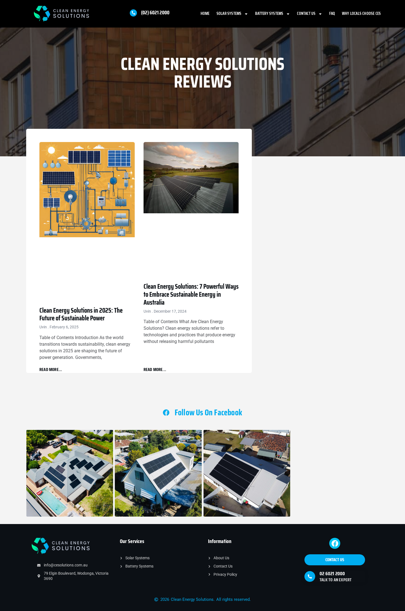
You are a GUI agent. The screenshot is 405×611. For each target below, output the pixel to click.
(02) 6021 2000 (155, 12)
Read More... (50, 369)
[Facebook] (334, 543)
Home (205, 13)
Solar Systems (229, 13)
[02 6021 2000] (309, 576)
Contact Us (306, 13)
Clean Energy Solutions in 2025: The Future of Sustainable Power (81, 314)
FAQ (332, 13)
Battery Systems (269, 13)
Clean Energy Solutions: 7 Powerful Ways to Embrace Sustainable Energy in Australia (191, 294)
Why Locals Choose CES (361, 13)
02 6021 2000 (332, 573)
